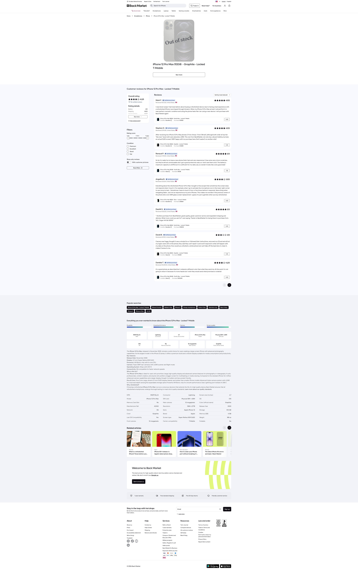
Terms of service (203, 525)
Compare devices (185, 527)
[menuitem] (157, 11)
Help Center (148, 527)
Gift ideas (183, 533)
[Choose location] (218, 1)
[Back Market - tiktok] (132, 541)
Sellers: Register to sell (169, 543)
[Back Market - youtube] (136, 541)
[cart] (229, 6)
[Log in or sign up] (225, 6)
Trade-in (165, 533)
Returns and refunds (151, 533)
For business (217, 6)
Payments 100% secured (170, 551)
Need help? (206, 6)
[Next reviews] (229, 285)
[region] (179, 444)
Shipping (147, 530)
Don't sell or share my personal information (204, 535)
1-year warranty (167, 527)
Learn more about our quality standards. (198, 389)
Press (128, 527)
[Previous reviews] (224, 285)
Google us (154, 475)
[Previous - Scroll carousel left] (224, 428)
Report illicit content (204, 542)
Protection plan (167, 530)
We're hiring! (130, 535)
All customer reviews (186, 530)
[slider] (128, 138)
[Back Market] (137, 6)
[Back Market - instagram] (128, 541)
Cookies (200, 532)
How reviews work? (135, 120)
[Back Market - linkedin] (128, 545)
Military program (167, 540)
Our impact (130, 530)
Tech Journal (184, 525)
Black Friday (183, 535)
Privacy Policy (202, 539)
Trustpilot (129, 538)
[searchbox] (169, 5)
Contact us (148, 525)
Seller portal (166, 545)
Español (229, 1)
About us (129, 525)
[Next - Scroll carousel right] (229, 428)
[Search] (151, 5)
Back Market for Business (170, 548)
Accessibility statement (134, 533)
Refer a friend (167, 525)
